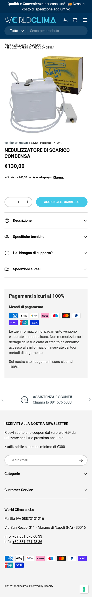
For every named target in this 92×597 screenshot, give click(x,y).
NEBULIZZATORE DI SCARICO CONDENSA (29, 47)
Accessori (36, 44)
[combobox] (46, 30)
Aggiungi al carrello (61, 202)
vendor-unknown (16, 143)
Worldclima (21, 586)
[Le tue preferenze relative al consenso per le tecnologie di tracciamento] (84, 589)
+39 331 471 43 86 (27, 542)
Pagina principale (15, 44)
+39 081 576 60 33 (27, 536)
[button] (75, 20)
